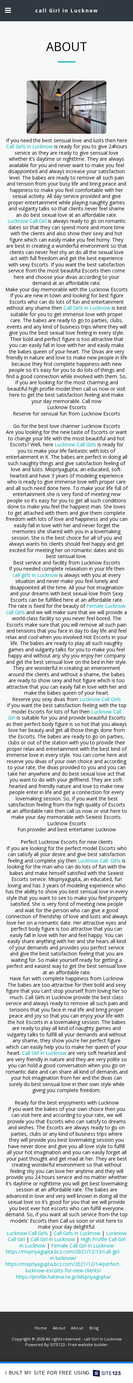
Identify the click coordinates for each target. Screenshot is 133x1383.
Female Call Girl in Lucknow (82, 1245)
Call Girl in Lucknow (44, 1052)
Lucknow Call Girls (75, 444)
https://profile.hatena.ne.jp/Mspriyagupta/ (63, 1276)
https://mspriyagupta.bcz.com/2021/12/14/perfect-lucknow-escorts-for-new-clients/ (63, 1267)
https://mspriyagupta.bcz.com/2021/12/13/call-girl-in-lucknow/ (63, 1254)
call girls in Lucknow (35, 575)
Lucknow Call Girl (26, 220)
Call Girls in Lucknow (29, 146)
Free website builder (88, 1344)
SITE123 (57, 1344)
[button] (8, 10)
